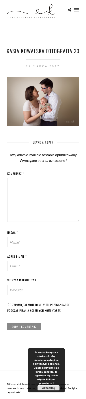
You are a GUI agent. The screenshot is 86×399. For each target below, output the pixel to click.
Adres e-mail (17, 256)
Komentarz (15, 173)
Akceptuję (48, 388)
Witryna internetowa (21, 280)
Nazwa (12, 232)
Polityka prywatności (47, 381)
